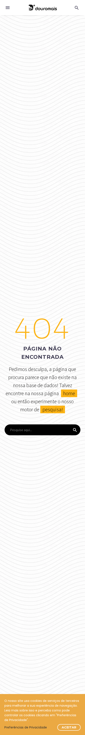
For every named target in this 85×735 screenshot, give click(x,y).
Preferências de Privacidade (25, 727)
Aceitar (69, 727)
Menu (8, 7)
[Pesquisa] (75, 429)
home (69, 393)
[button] (76, 7)
